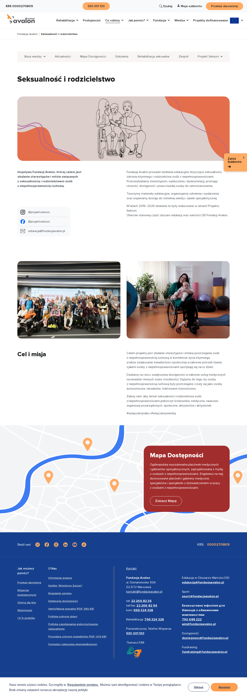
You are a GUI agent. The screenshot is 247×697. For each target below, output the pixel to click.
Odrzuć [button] (198, 687)
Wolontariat (24, 610)
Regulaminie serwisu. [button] (83, 684)
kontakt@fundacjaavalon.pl (144, 592)
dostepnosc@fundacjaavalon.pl (205, 638)
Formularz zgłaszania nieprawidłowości (72, 644)
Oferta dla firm (26, 602)
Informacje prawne (60, 578)
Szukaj (167, 6)
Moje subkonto (191, 6)
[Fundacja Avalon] (21, 19)
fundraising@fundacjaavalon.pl (205, 652)
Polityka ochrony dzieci (62, 616)
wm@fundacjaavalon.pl (199, 624)
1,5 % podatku (26, 618)
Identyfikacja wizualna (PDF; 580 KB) (71, 608)
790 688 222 (192, 619)
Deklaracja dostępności (63, 601)
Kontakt (131, 568)
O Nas (52, 568)
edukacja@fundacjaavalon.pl (203, 582)
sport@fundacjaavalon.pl (200, 596)
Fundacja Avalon (27, 34)
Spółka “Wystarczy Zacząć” (65, 585)
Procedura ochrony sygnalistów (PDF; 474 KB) (77, 636)
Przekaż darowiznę (29, 582)
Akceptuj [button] (224, 687)
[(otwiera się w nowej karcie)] (37, 544)
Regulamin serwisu (60, 593)
